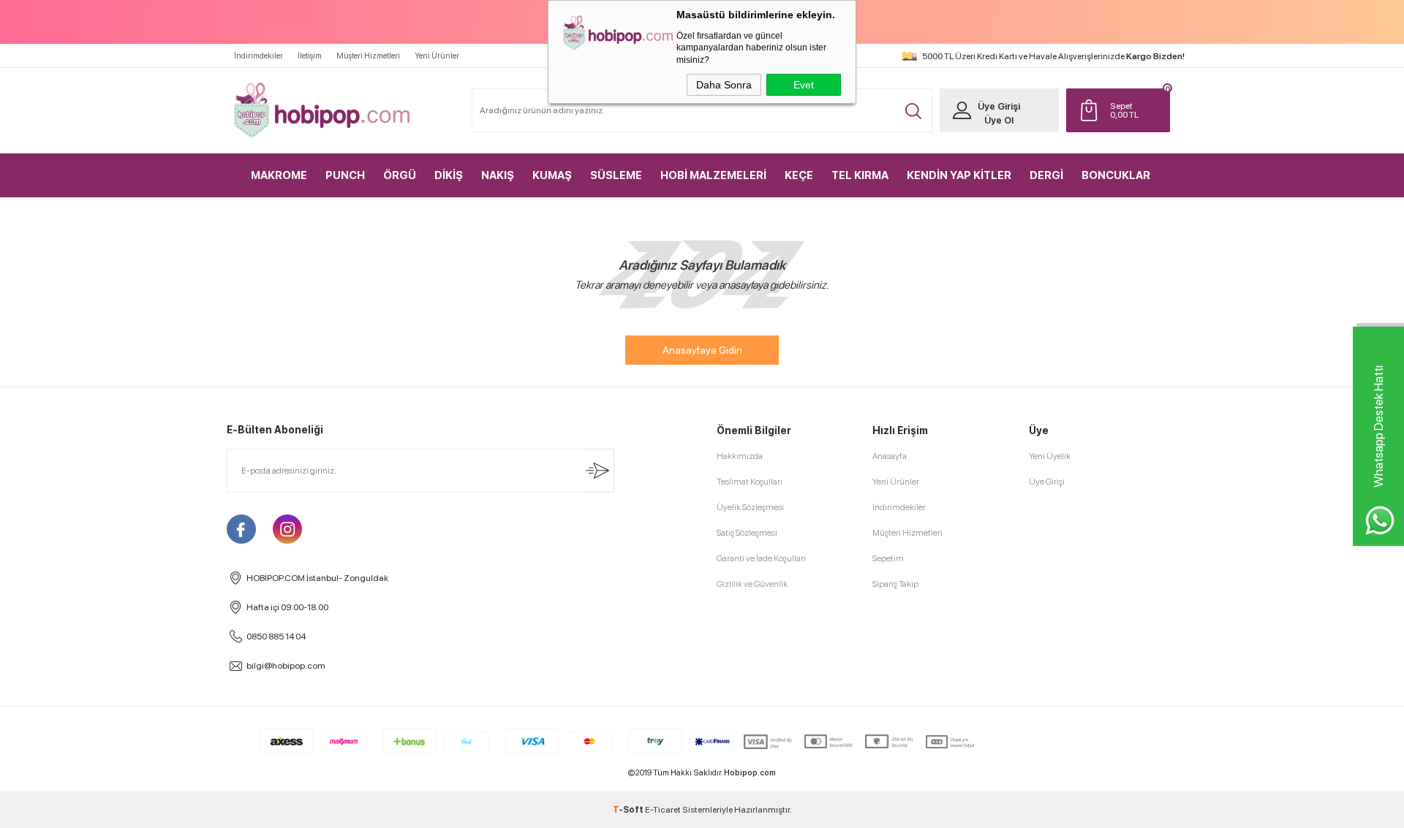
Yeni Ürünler (437, 56)
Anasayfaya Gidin (702, 350)
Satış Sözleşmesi (747, 533)
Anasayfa (889, 456)
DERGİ (1046, 175)
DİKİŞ (448, 175)
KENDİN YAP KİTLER (959, 175)
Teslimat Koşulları (749, 481)
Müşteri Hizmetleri (368, 56)
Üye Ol (999, 120)
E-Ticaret (663, 810)
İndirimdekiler (258, 56)
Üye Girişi (999, 106)
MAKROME (279, 175)
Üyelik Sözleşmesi (750, 507)
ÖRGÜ (399, 175)
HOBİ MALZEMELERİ (713, 175)
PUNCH (345, 175)
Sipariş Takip (895, 584)
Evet (803, 85)
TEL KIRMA (859, 175)
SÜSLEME (616, 175)
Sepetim (888, 558)
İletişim (310, 56)
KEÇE (799, 175)
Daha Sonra (724, 85)
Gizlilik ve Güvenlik (752, 584)
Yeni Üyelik (1050, 456)
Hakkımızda (740, 456)
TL (1124, 110)
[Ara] (913, 111)
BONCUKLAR (1116, 175)
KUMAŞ (552, 175)
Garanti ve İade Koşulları (761, 558)
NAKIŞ (497, 175)
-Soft (629, 810)
